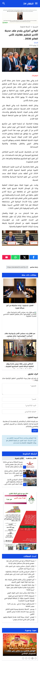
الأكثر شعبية (19, 458)
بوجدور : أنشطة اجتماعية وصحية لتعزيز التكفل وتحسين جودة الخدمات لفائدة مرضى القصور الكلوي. (19, 612)
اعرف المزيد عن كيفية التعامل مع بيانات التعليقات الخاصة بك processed (21, 441)
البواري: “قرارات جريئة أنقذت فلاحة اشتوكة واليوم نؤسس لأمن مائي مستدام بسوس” (18, 618)
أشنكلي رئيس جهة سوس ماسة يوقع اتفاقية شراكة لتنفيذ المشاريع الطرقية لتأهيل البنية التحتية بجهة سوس (20, 366)
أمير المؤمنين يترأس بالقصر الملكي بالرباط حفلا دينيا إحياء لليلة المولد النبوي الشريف (19, 580)
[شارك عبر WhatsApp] (15, 257)
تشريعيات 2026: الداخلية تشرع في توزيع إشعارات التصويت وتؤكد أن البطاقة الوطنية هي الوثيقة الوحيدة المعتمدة (19, 598)
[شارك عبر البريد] (6, 257)
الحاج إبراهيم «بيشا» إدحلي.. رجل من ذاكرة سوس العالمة (20, 605)
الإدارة (36, 42)
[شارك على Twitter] (24, 257)
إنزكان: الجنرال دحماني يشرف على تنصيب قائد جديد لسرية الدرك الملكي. (13, 473)
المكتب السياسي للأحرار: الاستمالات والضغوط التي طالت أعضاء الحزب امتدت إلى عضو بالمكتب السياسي (13, 483)
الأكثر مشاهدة (31, 458)
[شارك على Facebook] (33, 257)
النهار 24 (28, 4)
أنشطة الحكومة (25, 26)
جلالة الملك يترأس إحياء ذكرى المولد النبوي (20, 593)
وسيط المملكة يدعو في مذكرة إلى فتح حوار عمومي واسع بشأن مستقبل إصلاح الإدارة (12, 464)
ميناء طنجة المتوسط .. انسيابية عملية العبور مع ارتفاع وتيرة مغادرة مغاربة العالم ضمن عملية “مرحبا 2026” (19, 587)
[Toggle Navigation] (37, 4)
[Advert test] (20, 521)
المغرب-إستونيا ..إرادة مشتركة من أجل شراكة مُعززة (19, 306)
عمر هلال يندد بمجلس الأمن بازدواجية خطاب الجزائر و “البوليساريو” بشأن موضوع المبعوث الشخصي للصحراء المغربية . (19, 336)
